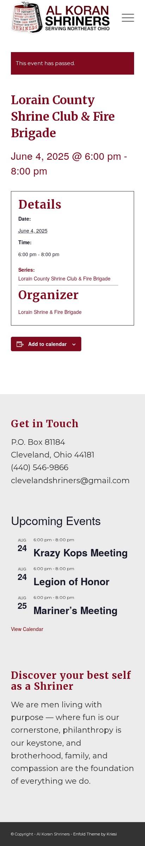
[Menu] (124, 17)
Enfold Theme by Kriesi (95, 834)
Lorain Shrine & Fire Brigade (50, 311)
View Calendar (27, 628)
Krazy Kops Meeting (80, 552)
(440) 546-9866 (39, 467)
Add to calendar (47, 343)
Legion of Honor (71, 581)
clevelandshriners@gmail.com (70, 480)
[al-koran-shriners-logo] (60, 17)
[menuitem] (124, 17)
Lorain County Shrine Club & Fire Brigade (64, 278)
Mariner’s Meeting (75, 610)
